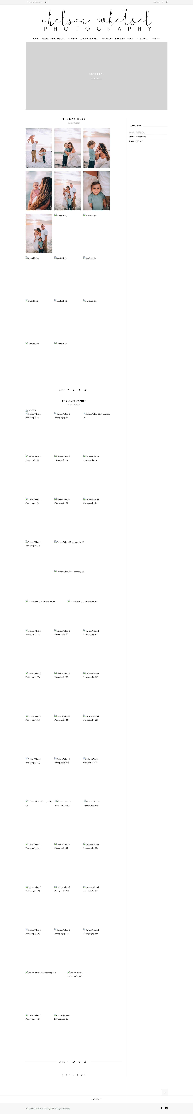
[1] (28, 409)
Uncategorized (136, 141)
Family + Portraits (89, 39)
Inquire (156, 39)
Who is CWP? (143, 39)
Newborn (72, 39)
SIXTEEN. (96, 73)
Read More (96, 78)
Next (164, 75)
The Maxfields (74, 119)
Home (35, 39)
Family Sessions (136, 132)
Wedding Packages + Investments (118, 39)
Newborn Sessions (137, 136)
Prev (28, 75)
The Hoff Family (74, 400)
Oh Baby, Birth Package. (53, 39)
